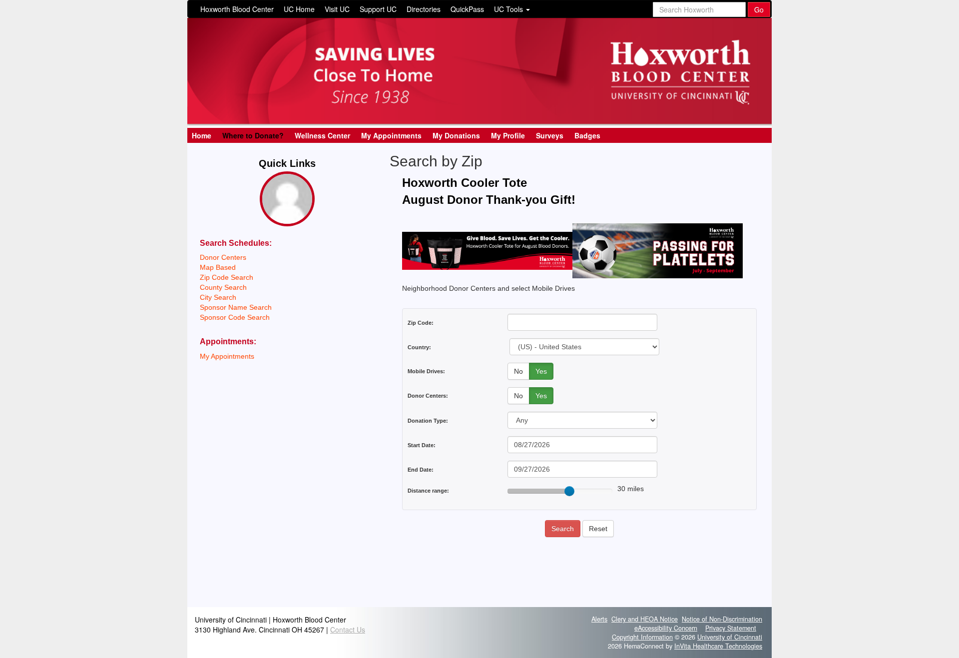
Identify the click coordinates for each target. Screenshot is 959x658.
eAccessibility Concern (665, 628)
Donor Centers (223, 257)
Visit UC (337, 9)
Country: (419, 347)
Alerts (599, 619)
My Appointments (391, 135)
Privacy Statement (730, 628)
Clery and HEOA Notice (644, 619)
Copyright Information (642, 637)
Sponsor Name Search (236, 307)
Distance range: (428, 491)
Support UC (378, 9)
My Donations (456, 135)
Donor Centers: (428, 396)
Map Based (218, 267)
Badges (587, 135)
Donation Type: (428, 421)
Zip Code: (421, 323)
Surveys (549, 135)
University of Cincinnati (729, 637)
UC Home (299, 9)
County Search (223, 287)
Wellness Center (322, 135)
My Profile (508, 135)
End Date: (421, 470)
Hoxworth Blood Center (237, 9)
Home (201, 135)
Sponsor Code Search (235, 317)
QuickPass (467, 9)
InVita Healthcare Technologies (718, 646)
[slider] (569, 491)
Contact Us (347, 630)
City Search (218, 297)
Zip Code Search (226, 277)
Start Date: (422, 445)
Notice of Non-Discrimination (722, 619)
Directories (424, 9)
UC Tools (509, 9)
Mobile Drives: (426, 371)
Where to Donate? (253, 135)
